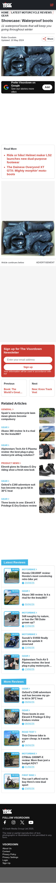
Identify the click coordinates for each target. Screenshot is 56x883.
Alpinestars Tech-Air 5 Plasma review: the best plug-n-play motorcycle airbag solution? (19, 452)
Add (47, 87)
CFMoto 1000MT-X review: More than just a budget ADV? (36, 760)
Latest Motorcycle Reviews (31, 12)
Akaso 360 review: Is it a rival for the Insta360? (18, 432)
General (6, 409)
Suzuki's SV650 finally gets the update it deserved (35, 641)
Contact (6, 851)
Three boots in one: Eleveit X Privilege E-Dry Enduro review (19, 504)
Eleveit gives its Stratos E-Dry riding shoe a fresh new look (18, 468)
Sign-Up (6, 863)
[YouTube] (32, 823)
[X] (23, 823)
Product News (10, 463)
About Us (7, 848)
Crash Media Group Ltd (16, 828)
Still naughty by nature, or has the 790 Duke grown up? (35, 619)
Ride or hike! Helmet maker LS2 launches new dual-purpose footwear (29, 159)
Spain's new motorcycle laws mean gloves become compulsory (18, 416)
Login (5, 860)
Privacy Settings (10, 857)
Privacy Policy (14, 373)
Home (5, 12)
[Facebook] (5, 823)
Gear (5, 15)
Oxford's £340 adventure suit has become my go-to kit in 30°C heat (18, 487)
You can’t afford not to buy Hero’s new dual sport (35, 781)
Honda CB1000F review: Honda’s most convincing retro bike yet (37, 576)
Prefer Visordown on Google (23, 84)
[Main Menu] (52, 5)
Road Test (28, 732)
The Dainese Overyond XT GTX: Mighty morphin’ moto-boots (27, 170)
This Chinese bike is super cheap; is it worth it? (35, 738)
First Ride (28, 775)
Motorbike (28, 569)
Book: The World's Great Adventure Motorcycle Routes (12, 391)
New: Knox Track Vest (42, 391)
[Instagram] (14, 823)
